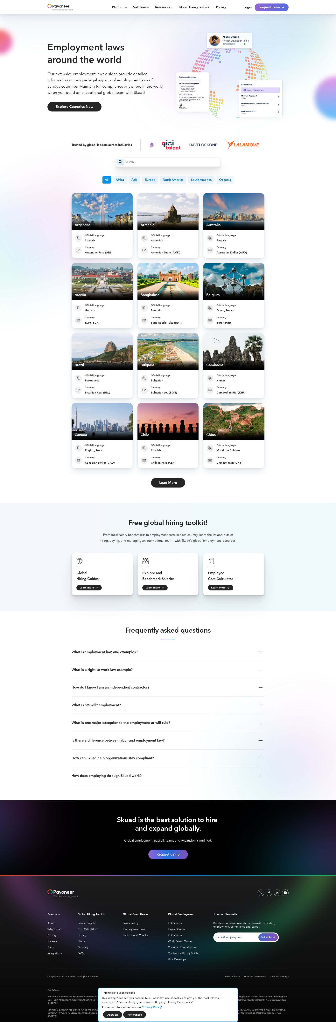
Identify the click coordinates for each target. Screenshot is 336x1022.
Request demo (168, 854)
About (51, 923)
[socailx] (260, 892)
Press (50, 947)
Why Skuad (54, 929)
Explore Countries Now (74, 107)
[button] (119, 7)
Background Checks (135, 935)
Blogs (81, 941)
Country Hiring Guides (182, 947)
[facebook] (269, 892)
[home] (65, 7)
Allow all (112, 1014)
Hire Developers (178, 959)
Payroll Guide (176, 929)
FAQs (81, 953)
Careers (52, 941)
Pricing (221, 7)
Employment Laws (134, 929)
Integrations (54, 953)
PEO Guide (175, 935)
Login (248, 7)
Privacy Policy (152, 1006)
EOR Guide (175, 923)
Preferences (135, 1014)
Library (82, 935)
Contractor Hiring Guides (184, 953)
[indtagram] (285, 892)
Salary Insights (86, 923)
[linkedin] (277, 892)
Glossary (83, 947)
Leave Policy (130, 923)
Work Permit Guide (180, 941)
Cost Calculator (87, 929)
